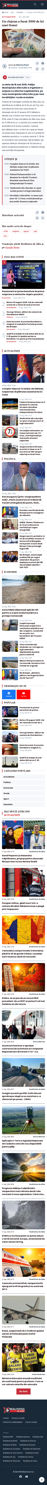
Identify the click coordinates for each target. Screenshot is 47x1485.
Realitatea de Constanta (11, 1449)
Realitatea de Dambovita (31, 1449)
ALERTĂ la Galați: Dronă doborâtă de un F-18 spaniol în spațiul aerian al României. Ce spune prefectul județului (25, 336)
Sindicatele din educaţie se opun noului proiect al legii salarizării (25, 189)
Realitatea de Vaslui (30, 1461)
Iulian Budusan (38, 1374)
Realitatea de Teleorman (11, 1461)
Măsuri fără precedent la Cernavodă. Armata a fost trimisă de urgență (32, 663)
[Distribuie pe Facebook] (42, 63)
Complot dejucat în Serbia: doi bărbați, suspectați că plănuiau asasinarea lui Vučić (24, 166)
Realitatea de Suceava (27, 1445)
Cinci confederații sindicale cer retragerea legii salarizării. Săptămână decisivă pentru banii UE (31, 649)
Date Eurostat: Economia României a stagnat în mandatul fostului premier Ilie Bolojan (25, 324)
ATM (6, 231)
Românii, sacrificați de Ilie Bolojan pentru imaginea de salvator (32, 513)
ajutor (26, 231)
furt (5, 236)
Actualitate (20, 12)
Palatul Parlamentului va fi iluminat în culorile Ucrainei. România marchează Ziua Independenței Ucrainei (23, 179)
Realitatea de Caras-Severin (13, 1453)
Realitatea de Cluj (9, 1457)
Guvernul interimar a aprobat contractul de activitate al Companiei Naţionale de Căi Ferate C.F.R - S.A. (22, 1048)
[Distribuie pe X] (42, 69)
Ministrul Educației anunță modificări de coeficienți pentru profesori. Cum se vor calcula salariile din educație (22, 1381)
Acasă (6, 12)
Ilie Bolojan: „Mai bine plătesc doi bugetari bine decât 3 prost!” (32, 675)
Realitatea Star (38, 1437)
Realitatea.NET (8, 1437)
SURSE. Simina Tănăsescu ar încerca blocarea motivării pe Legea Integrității (32, 526)
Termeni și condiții (18, 1418)
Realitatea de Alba (37, 851)
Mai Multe (23, 1391)
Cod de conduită (31, 1422)
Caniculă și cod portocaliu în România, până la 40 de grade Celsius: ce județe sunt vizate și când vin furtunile (23, 953)
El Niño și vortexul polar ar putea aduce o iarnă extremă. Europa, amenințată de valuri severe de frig (23, 1238)
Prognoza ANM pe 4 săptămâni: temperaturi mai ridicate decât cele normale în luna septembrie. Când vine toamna (22, 1193)
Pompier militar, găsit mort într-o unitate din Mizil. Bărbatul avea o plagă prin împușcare (23, 906)
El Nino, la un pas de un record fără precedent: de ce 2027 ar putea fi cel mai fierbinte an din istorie (23, 1001)
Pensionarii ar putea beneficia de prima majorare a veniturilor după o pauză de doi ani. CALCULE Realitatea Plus (23, 294)
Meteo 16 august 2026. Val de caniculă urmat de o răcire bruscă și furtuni (25, 303)
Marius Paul (22, 65)
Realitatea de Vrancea (28, 1441)
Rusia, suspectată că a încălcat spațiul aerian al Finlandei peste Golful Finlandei (23, 1333)
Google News (12, 247)
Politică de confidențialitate (12, 1422)
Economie (6, 298)
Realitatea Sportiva (23, 1437)
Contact (6, 1418)
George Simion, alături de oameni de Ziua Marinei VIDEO (24, 313)
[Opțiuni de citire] (41, 1479)
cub (35, 231)
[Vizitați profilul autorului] (4, 66)
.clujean (15, 231)
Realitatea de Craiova (25, 1457)
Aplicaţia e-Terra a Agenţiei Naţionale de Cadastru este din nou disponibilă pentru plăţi (22, 1143)
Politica (10, 317)
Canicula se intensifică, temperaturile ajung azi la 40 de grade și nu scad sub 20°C (22, 1286)
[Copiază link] (37, 63)
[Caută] (34, 5)
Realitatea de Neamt (10, 1441)
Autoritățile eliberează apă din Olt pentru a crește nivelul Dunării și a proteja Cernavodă (20, 612)
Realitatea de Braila (10, 1445)
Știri (12, 12)
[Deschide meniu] (42, 5)
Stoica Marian (39, 1042)
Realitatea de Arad (32, 1453)
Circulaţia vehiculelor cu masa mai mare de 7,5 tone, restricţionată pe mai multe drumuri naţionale (26, 198)
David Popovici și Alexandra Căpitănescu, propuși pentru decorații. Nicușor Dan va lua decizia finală (22, 858)
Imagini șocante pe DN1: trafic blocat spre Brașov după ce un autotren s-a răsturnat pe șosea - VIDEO (21, 1096)
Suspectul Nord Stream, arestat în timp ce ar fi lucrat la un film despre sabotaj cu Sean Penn (31, 451)
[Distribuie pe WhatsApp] (37, 69)
